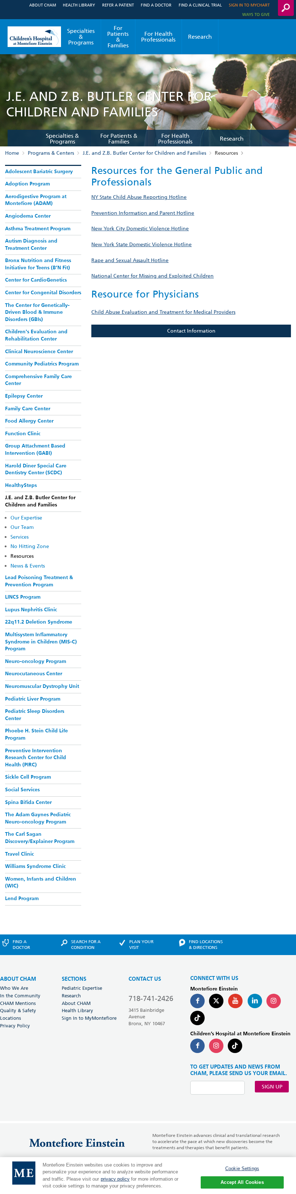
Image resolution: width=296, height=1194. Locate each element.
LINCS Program (22, 597)
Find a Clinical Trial (200, 5)
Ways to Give (256, 14)
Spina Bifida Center (28, 802)
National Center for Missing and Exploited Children (152, 276)
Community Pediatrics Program (42, 364)
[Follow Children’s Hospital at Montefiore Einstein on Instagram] (216, 1046)
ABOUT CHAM (18, 979)
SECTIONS (74, 979)
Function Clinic (22, 433)
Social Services (22, 789)
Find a (21, 944)
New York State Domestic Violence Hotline (141, 244)
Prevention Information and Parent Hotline (142, 213)
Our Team (22, 527)
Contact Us (145, 979)
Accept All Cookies (242, 1182)
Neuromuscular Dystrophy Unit (42, 686)
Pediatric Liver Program (32, 699)
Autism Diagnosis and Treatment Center (31, 245)
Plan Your (141, 944)
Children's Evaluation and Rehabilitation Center (36, 335)
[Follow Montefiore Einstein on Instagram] (273, 1001)
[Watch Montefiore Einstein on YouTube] (235, 1001)
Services (19, 537)
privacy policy (115, 1179)
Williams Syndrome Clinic (35, 866)
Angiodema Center (28, 216)
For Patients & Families (118, 37)
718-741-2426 (151, 998)
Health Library (79, 5)
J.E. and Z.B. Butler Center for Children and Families (144, 153)
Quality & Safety (18, 1010)
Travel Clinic (19, 854)
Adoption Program (27, 184)
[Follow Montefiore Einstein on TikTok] (197, 1018)
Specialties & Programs (81, 36)
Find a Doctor (156, 5)
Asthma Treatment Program (37, 228)
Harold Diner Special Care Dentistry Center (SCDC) (35, 469)
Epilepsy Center (24, 396)
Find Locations (206, 944)
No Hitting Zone (29, 546)
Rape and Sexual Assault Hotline (130, 260)
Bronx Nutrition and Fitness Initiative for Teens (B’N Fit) (38, 264)
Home (12, 153)
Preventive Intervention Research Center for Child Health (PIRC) (35, 757)
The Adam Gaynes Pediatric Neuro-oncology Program (38, 818)
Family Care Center (27, 408)
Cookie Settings (242, 1168)
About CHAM (42, 5)
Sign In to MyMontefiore (89, 1018)
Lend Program (22, 898)
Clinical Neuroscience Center (39, 351)
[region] (148, 1175)
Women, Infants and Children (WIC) (40, 883)
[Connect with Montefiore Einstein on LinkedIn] (255, 1001)
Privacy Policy (15, 1025)
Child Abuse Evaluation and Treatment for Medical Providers (163, 312)
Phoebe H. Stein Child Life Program (36, 734)
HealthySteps (21, 485)
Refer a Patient (118, 5)
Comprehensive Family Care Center (38, 380)
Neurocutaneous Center (33, 673)
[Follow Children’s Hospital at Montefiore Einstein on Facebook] (197, 1046)
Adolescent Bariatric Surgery (39, 171)
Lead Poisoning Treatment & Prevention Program (39, 581)
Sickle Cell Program (28, 777)
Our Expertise (26, 517)
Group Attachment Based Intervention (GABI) (35, 450)
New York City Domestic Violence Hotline (140, 228)
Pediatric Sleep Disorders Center (34, 715)
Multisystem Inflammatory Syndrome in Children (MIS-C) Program (41, 641)
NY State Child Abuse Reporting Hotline (139, 197)
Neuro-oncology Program (35, 661)
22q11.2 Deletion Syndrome (38, 622)
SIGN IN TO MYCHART (249, 5)
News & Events (27, 565)
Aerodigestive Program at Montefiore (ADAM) (35, 200)
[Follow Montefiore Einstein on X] (216, 1001)
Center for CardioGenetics (36, 280)
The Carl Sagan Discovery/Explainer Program (39, 838)
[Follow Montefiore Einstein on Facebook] (197, 1001)
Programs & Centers (51, 153)
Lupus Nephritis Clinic (31, 609)
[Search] (286, 8)
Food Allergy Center (29, 421)
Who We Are (14, 988)
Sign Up (272, 1086)
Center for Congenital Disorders (43, 292)
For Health (158, 36)
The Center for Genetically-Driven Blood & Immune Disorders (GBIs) (37, 312)
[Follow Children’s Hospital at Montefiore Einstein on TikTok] (235, 1046)
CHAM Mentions (18, 1003)
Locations (10, 1018)
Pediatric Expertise (82, 988)
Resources (22, 556)
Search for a (86, 944)
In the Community (20, 995)
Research (200, 36)
